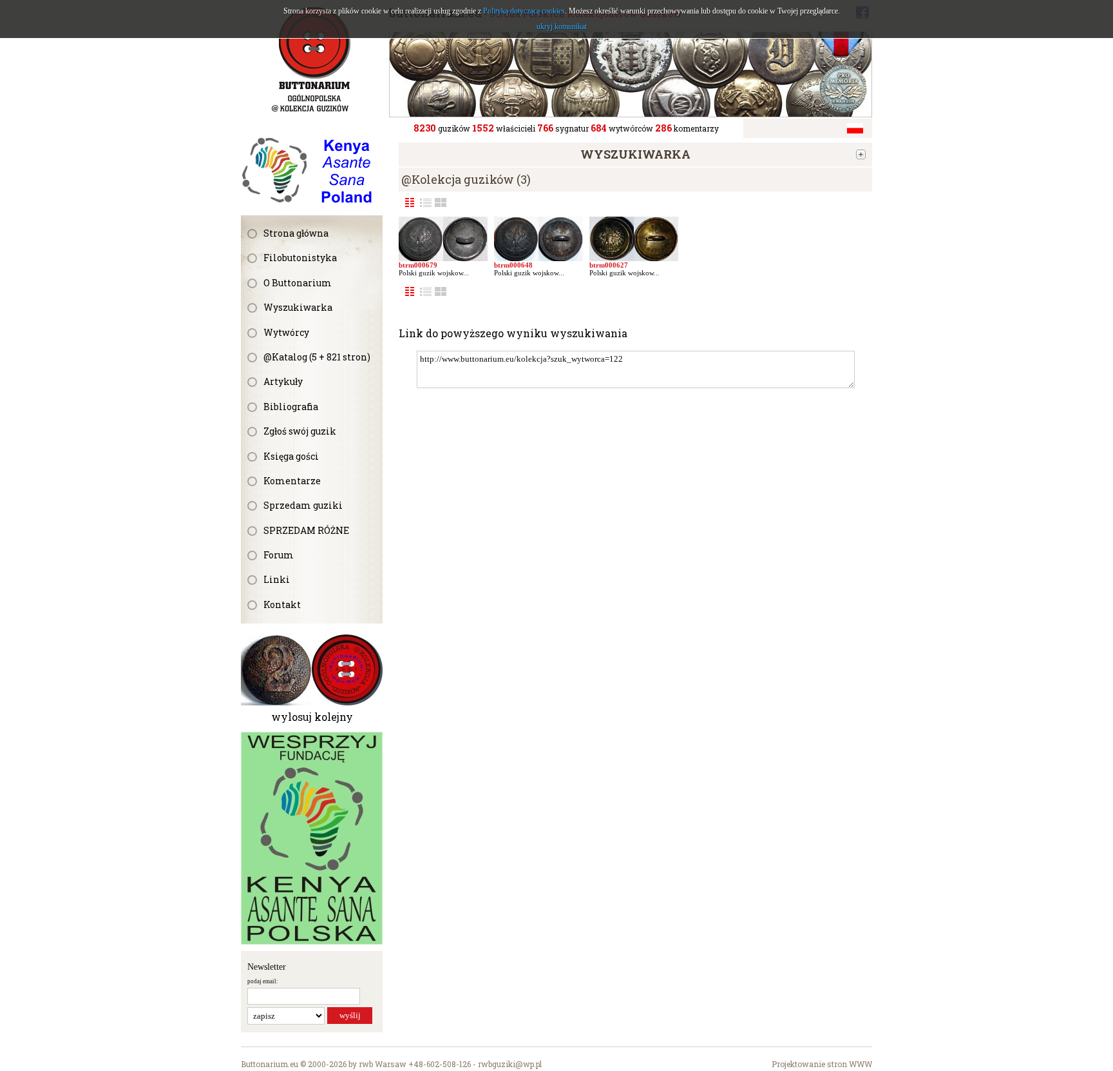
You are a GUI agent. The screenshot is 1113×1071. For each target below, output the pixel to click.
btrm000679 (418, 265)
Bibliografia (290, 406)
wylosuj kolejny (312, 716)
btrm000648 (513, 265)
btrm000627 (608, 265)
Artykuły (283, 381)
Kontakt (282, 604)
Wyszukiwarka (297, 307)
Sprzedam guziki (303, 505)
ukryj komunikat (562, 26)
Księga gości (291, 456)
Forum (278, 555)
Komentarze (292, 481)
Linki (276, 579)
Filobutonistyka (300, 257)
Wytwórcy (286, 332)
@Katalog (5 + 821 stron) (316, 357)
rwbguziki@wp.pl (510, 1064)
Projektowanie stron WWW (822, 1064)
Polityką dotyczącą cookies (524, 10)
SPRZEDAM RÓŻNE (306, 530)
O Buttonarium (297, 283)
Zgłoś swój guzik (299, 431)
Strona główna (295, 233)
